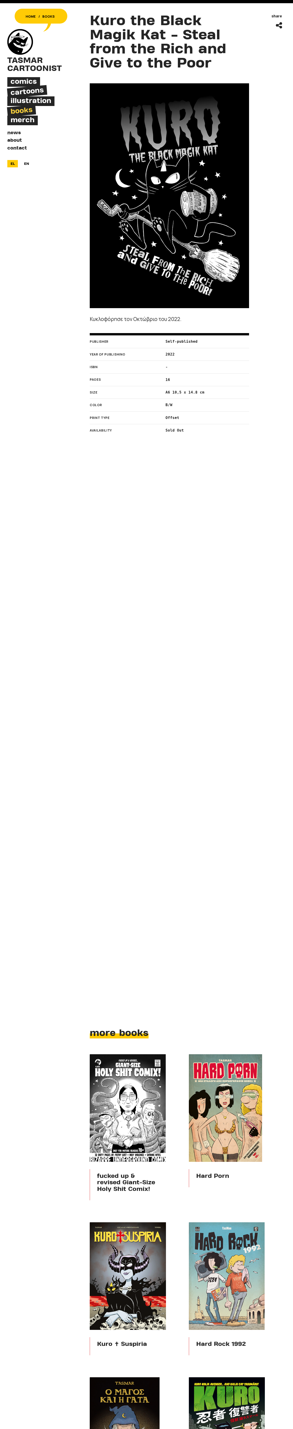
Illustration (31, 101)
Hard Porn (212, 1176)
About (14, 140)
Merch (23, 120)
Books (48, 16)
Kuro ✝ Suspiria (122, 1344)
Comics (24, 81)
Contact (17, 148)
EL (13, 163)
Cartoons (27, 91)
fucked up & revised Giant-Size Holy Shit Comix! (126, 1183)
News (14, 133)
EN (26, 163)
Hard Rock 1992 (221, 1344)
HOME (31, 16)
